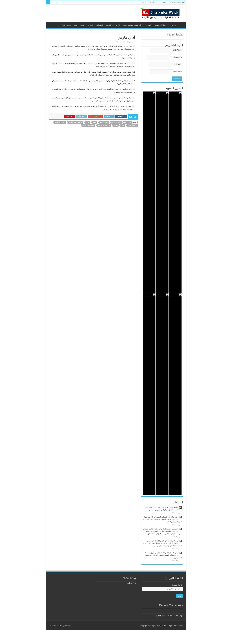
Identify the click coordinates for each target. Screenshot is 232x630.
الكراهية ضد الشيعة (113, 25)
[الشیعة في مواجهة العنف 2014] (162, 394)
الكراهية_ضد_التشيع (104, 125)
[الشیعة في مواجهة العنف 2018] (175, 192)
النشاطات (99, 25)
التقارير (148, 25)
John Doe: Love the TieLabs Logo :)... (169, 616)
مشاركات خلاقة (160, 25)
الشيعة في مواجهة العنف (132, 25)
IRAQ (94, 122)
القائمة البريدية (177, 585)
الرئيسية (181, 25)
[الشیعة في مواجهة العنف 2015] (175, 394)
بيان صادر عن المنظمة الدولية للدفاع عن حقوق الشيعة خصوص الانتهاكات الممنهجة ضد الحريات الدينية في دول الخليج (162, 519)
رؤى (75, 25)
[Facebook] (85, 2)
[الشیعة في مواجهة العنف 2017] (162, 192)
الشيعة (116, 125)
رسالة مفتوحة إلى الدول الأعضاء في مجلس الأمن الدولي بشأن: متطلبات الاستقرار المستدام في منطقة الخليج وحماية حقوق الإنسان (162, 543)
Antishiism (104, 122)
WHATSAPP (177, 50)
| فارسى (144, 2)
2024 (116, 42)
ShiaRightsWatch (65, 626)
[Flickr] (78, 2)
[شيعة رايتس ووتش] (160, 13)
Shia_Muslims (60, 122)
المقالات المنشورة (86, 25)
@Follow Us (129, 578)
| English (153, 2)
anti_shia (127, 122)
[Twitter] (83, 2)
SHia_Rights (132, 125)
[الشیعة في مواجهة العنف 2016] (149, 192)
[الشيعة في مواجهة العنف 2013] (149, 394)
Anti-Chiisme (116, 122)
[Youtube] (75, 2)
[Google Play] (65, 2)
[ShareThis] (73, 2)
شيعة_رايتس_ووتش (88, 125)
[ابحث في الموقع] (48, 2)
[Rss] (88, 2)
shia (87, 122)
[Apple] (70, 2)
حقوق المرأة (66, 25)
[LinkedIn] (80, 2)
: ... (182, 611)
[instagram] (67, 2)
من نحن (173, 25)
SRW (122, 125)
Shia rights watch (75, 122)
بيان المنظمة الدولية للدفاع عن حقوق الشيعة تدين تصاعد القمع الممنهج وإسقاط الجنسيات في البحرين (163, 555)
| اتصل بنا (163, 2)
